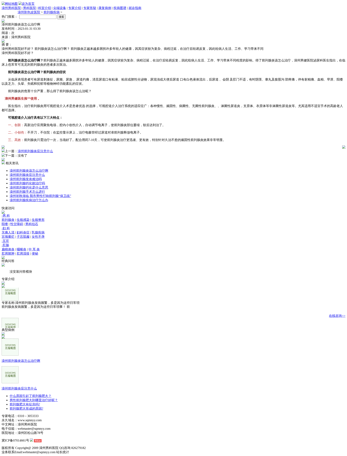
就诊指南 (135, 8)
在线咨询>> (337, 315)
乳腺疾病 (38, 232)
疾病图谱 (119, 8)
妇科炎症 (23, 232)
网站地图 (11, 3)
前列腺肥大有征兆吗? (25, 404)
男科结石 (31, 224)
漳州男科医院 (11, 8)
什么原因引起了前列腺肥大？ (30, 396)
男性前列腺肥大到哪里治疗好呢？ (34, 400)
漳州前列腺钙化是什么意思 (29, 187)
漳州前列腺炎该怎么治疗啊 (29, 170)
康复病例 (104, 8)
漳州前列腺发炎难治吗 (26, 179)
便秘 (35, 253)
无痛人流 (8, 232)
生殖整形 (38, 219)
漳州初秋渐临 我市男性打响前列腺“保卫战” (40, 196)
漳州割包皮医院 (29, 12)
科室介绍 (44, 8)
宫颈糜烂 (8, 236)
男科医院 (29, 8)
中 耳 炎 (34, 249)
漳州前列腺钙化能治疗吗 (27, 183)
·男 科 (6, 215)
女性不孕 (38, 236)
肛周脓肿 (8, 253)
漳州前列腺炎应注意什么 (35, 151)
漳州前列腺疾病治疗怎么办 (29, 200)
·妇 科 (6, 228)
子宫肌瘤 (23, 236)
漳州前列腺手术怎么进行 (27, 191)
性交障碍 (16, 224)
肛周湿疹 (23, 253)
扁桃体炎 (8, 249)
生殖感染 (23, 219)
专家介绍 (74, 8)
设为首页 (28, 3)
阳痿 (5, 224)
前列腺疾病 (52, 12)
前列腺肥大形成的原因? (26, 408)
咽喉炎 (21, 249)
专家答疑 (89, 8)
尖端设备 (59, 8)
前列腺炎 (8, 219)
